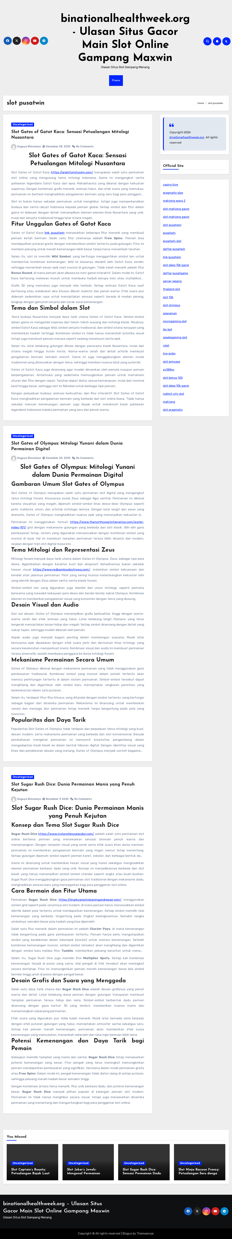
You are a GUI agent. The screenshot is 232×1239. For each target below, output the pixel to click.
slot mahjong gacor (176, 209)
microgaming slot (175, 321)
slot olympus (171, 305)
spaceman (170, 313)
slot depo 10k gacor (176, 265)
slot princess (171, 361)
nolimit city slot (173, 394)
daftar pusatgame (175, 273)
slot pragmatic (173, 409)
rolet (166, 345)
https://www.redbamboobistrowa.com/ (61, 569)
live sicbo (169, 353)
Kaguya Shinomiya (29, 146)
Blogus (127, 1233)
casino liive (170, 184)
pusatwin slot (172, 241)
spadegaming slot (175, 337)
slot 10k (168, 297)
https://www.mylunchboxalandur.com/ (66, 834)
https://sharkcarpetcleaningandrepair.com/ (90, 899)
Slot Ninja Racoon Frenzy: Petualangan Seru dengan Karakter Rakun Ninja (199, 1173)
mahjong (169, 402)
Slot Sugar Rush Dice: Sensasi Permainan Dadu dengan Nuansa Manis (142, 1173)
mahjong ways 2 (174, 200)
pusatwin (169, 233)
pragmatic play (173, 193)
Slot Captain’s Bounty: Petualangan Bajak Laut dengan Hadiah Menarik (30, 1173)
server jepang (172, 281)
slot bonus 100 (173, 377)
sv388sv (168, 369)
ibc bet (167, 329)
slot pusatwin (172, 225)
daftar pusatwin (174, 249)
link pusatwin (55, 232)
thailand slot (171, 289)
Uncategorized (23, 124)
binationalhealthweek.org (186, 137)
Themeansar (145, 1233)
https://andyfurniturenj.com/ (72, 172)
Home (116, 80)
